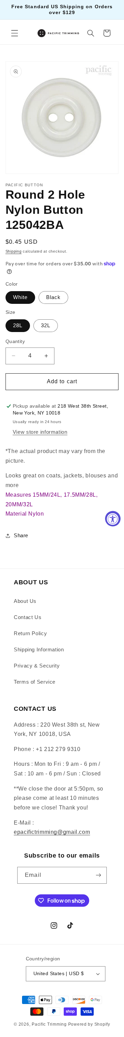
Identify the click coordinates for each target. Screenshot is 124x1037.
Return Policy (30, 633)
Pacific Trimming (49, 1024)
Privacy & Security (37, 666)
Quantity (15, 341)
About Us (25, 601)
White (20, 297)
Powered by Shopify (89, 1024)
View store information (40, 432)
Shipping (14, 251)
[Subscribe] (98, 875)
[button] (14, 33)
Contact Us (27, 617)
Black (53, 297)
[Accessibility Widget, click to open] (113, 518)
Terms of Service (34, 682)
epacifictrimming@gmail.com (52, 832)
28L (17, 325)
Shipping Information (39, 649)
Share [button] (21, 535)
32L (45, 325)
